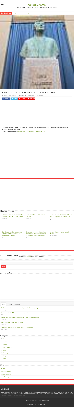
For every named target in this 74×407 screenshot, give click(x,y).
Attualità (22, 95)
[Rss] (37, 402)
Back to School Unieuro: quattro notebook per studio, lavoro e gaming (19, 308)
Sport (4, 350)
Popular (10, 304)
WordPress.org (5, 377)
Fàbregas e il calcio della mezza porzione (23, 13)
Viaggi (4, 356)
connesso (28, 256)
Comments (17, 304)
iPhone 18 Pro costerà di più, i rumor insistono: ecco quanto (17, 327)
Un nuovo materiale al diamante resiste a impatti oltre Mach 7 (17, 312)
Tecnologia (6, 353)
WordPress (34, 400)
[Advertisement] (37, 114)
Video (4, 358)
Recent (4, 304)
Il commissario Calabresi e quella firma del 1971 (31, 131)
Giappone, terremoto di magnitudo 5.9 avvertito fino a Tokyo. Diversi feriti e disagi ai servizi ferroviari (36, 233)
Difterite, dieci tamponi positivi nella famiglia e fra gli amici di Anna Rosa (12, 215)
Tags (23, 304)
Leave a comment (31, 95)
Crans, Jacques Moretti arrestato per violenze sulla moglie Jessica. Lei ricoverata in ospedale (61, 216)
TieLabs (47, 400)
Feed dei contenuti (6, 371)
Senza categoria (7, 347)
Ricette (5, 344)
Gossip (5, 341)
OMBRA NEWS (37, 5)
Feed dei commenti (6, 374)
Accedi (3, 368)
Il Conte (5, 95)
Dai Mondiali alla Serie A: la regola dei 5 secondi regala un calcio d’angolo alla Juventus (12, 233)
